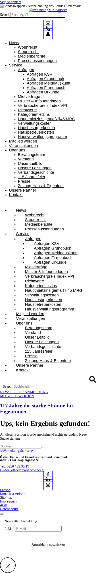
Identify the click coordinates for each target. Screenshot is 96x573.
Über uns (17, 150)
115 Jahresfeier (31, 177)
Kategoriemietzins (34, 114)
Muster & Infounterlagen (39, 101)
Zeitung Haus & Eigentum (41, 186)
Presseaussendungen (37, 60)
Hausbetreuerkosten (36, 132)
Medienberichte (31, 56)
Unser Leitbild (30, 163)
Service (15, 65)
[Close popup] (8, 565)
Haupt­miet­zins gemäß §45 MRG (46, 119)
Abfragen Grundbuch (45, 79)
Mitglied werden (23, 141)
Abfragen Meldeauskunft (48, 83)
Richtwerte (27, 110)
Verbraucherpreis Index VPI (42, 105)
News (14, 43)
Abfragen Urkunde (43, 92)
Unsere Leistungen (35, 168)
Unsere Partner (22, 190)
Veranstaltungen (23, 145)
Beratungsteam (31, 154)
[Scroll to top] (2, 514)
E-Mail (9, 529)
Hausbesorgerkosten (36, 128)
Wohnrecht (27, 47)
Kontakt (16, 194)
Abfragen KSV (39, 74)
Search (5, 15)
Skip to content (10, 2)
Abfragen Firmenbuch (46, 87)
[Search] (59, 14)
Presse (24, 181)
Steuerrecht (28, 52)
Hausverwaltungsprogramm (42, 136)
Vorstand (26, 159)
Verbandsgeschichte (36, 172)
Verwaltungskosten (35, 123)
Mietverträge (29, 96)
